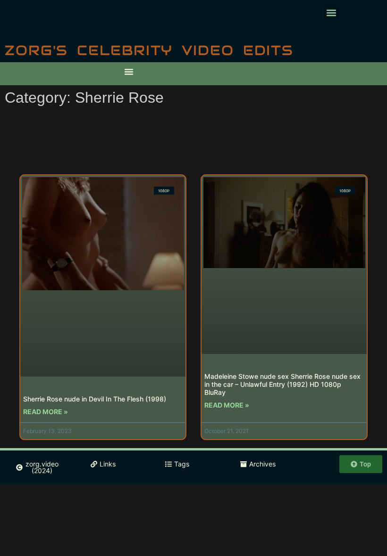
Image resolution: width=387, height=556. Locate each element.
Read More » (45, 412)
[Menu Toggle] (129, 71)
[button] (331, 12)
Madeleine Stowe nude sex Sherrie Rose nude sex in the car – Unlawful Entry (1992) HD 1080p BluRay (282, 384)
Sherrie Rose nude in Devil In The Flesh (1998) (94, 399)
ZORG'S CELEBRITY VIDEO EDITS (149, 50)
